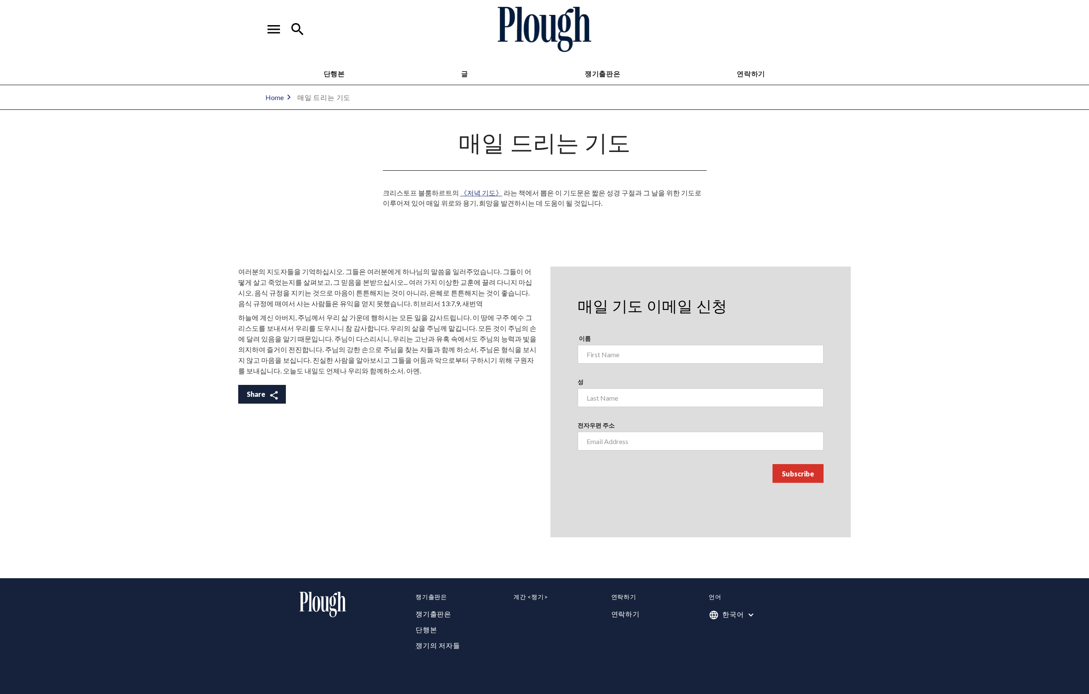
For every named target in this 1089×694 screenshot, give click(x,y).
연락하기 (625, 614)
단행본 (334, 73)
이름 (584, 338)
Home (274, 97)
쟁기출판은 (603, 73)
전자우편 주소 (596, 425)
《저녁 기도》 (481, 193)
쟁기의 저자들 (438, 645)
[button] (273, 29)
